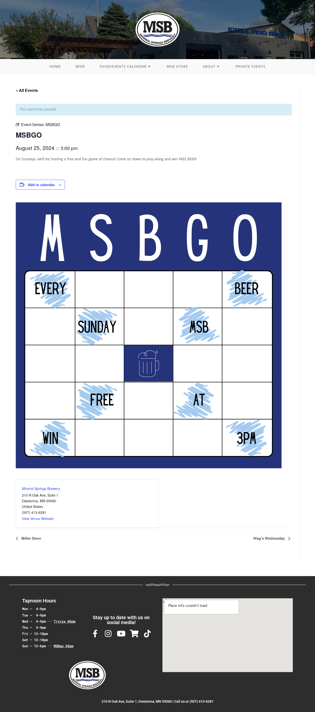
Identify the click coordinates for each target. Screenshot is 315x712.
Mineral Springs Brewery (41, 488)
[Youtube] (121, 633)
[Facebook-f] (95, 633)
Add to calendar (41, 184)
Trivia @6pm (64, 621)
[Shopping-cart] (134, 633)
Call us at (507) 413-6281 (194, 701)
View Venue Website (38, 518)
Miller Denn (30, 538)
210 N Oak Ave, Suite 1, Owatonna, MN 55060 (137, 701)
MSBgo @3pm (63, 646)
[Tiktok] (147, 633)
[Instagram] (108, 633)
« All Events (27, 90)
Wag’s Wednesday (269, 538)
